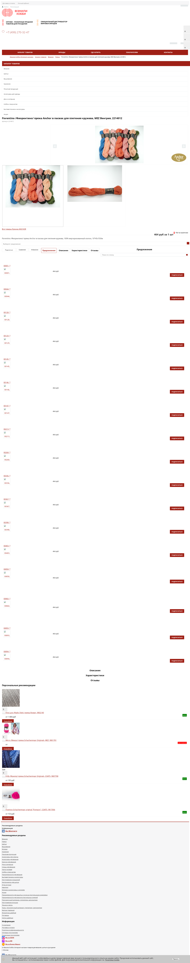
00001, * (7, 266)
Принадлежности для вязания (12, 875)
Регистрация (14, 7)
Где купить (95, 52)
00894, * (7, 651)
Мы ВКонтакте (11, 831)
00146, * (7, 382)
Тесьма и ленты (7, 905)
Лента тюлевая (7, 870)
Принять (176, 959)
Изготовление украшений (11, 880)
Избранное (34, 250)
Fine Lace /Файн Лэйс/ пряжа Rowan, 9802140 (25, 712)
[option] (119, 153)
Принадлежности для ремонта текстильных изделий (20, 897)
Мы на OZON (9, 938)
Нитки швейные (7, 918)
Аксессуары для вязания (10, 859)
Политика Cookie (112, 960)
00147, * (7, 406)
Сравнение (22, 250)
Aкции (6, 114)
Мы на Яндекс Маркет (12, 944)
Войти (6, 7)
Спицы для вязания (8, 867)
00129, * (7, 336)
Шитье (6, 74)
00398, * (7, 522)
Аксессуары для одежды (12, 94)
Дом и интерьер (9, 99)
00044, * (7, 289)
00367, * (7, 499)
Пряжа (4, 842)
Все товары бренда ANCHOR (14, 229)
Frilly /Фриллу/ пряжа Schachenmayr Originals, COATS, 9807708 (32, 776)
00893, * (7, 628)
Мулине (4, 849)
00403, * (7, 546)
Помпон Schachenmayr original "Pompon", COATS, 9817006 (30, 809)
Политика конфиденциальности (13, 930)
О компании (6, 925)
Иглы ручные (6, 885)
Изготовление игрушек (10, 903)
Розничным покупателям (10, 935)
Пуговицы (5, 915)
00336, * (7, 476)
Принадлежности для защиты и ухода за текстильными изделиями (25, 895)
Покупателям (132, 52)
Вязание (6, 69)
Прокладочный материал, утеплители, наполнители (19, 900)
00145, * (7, 359)
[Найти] (187, 255)
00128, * (7, 312)
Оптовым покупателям (10, 933)
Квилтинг (5, 887)
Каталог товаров (25, 52)
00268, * (7, 452)
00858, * (7, 569)
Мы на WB (8, 941)
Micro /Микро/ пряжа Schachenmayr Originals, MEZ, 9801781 (31, 740)
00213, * (7, 429)
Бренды (62, 52)
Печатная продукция (11, 89)
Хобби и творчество (10, 104)
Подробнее (8, 721)
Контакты (168, 52)
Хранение (7, 84)
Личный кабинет (23, 3)
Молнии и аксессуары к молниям (13, 890)
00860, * (7, 598)
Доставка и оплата (9, 3)
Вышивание (8, 79)
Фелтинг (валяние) (8, 910)
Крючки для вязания (9, 862)
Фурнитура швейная (9, 913)
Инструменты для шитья (10, 882)
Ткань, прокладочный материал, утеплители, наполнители (22, 908)
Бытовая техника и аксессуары (14, 109)
